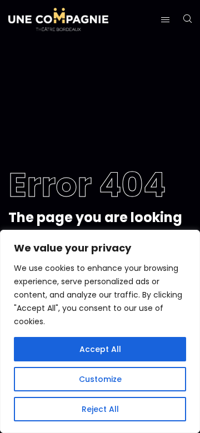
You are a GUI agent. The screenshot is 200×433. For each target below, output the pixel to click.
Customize (100, 379)
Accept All (100, 349)
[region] (100, 331)
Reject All (100, 409)
